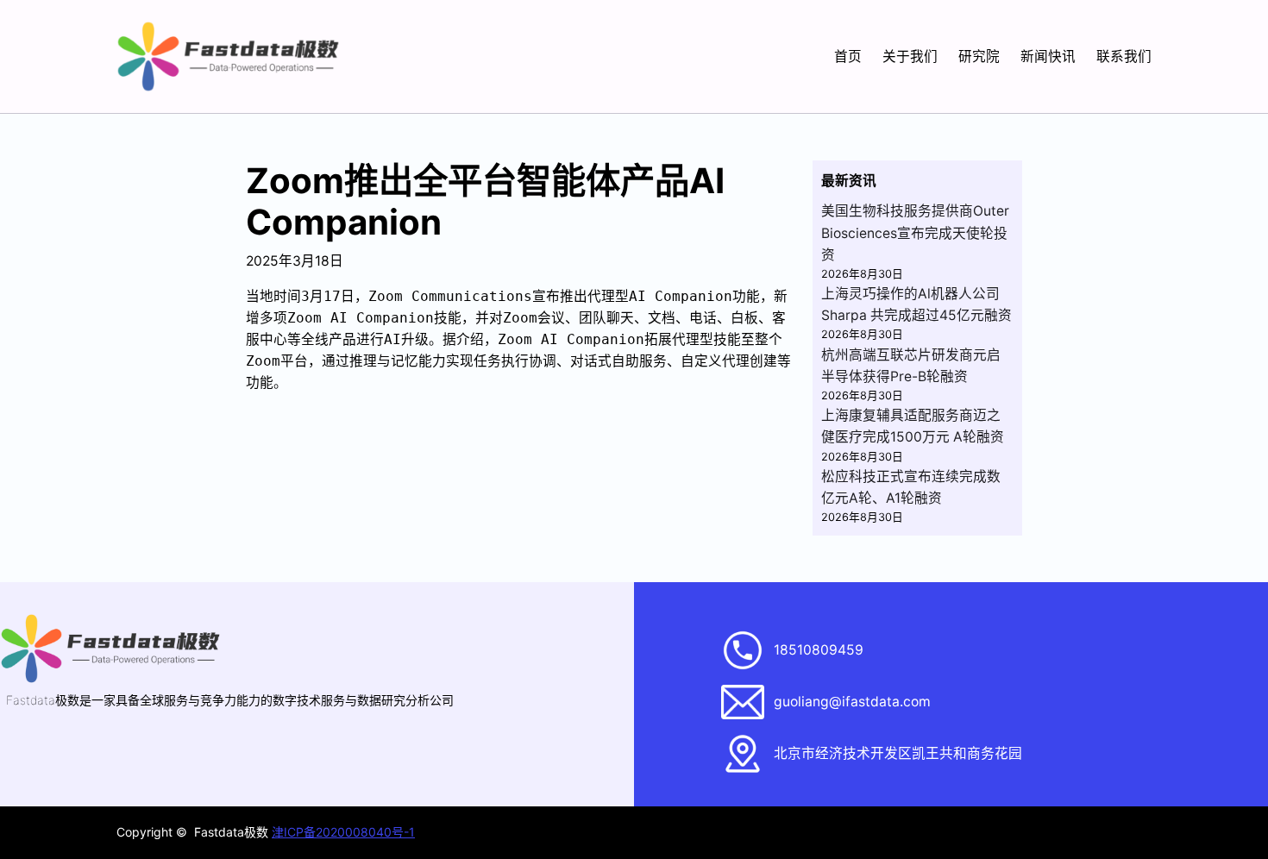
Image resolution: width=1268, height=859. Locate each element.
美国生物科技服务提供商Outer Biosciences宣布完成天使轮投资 (915, 232)
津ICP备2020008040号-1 (343, 832)
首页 (848, 56)
